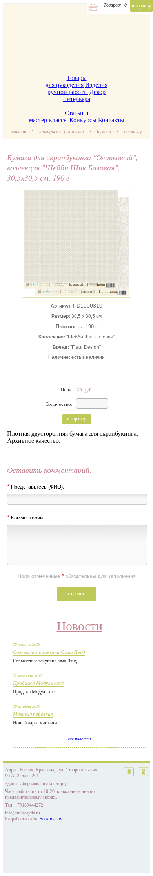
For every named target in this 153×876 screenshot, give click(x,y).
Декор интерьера (84, 95)
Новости (79, 626)
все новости (79, 739)
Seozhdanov (51, 819)
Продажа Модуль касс (38, 682)
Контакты (111, 120)
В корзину (141, 6)
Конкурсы (83, 120)
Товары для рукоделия (66, 81)
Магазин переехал (33, 713)
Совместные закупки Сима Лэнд (49, 651)
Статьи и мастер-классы (59, 116)
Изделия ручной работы (77, 88)
